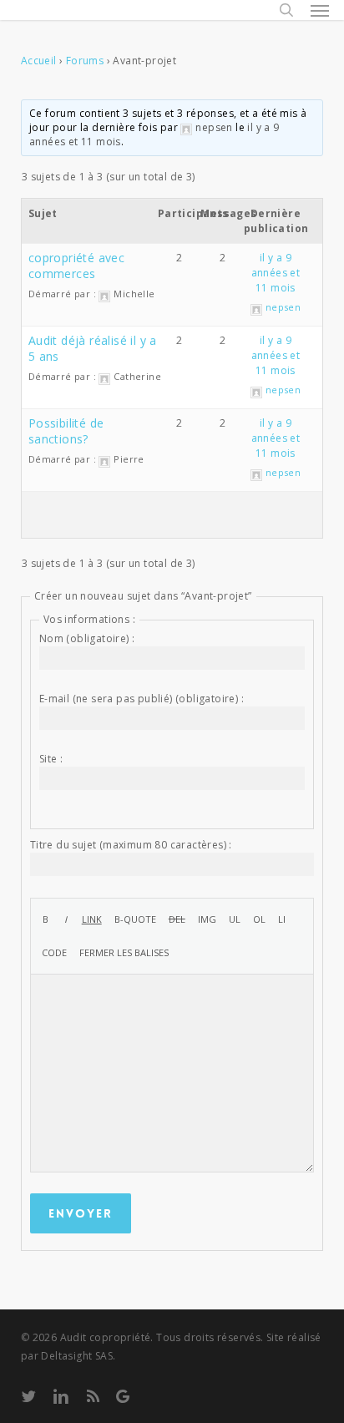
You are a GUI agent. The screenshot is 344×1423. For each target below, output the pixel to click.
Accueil (39, 60)
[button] (320, 10)
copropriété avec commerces (76, 265)
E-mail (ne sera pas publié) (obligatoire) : (141, 698)
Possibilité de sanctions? (66, 431)
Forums (85, 60)
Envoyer (80, 1213)
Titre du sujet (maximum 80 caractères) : (131, 845)
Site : (51, 759)
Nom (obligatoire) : (87, 638)
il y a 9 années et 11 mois (276, 273)
